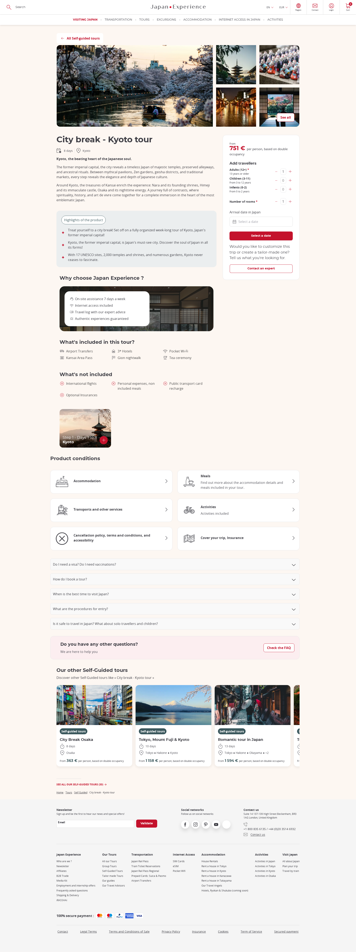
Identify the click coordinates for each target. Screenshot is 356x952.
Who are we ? (64, 861)
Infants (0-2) (238, 187)
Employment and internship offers (75, 885)
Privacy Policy (171, 931)
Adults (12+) (239, 170)
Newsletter (62, 866)
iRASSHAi (61, 900)
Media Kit (61, 880)
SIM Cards (179, 861)
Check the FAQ (279, 648)
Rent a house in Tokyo (213, 866)
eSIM (176, 866)
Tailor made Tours (112, 875)
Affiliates (61, 870)
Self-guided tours (73, 731)
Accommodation (197, 19)
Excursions (166, 19)
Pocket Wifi (179, 870)
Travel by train (290, 870)
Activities (275, 19)
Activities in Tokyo (265, 866)
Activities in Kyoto (265, 870)
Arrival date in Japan (245, 212)
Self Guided (80, 792)
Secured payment (286, 931)
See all (285, 117)
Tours (144, 19)
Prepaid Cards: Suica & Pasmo (148, 875)
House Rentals (209, 861)
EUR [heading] (281, 7)
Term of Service (251, 931)
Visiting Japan (85, 19)
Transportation (118, 19)
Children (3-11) (240, 178)
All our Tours (109, 861)
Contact (62, 931)
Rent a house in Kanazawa (216, 875)
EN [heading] (268, 7)
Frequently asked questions (72, 890)
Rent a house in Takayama (216, 880)
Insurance (199, 931)
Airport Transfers (141, 880)
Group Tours (109, 866)
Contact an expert (261, 268)
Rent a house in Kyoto (213, 870)
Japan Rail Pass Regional (145, 870)
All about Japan (291, 861)
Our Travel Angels (211, 885)
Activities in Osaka (265, 875)
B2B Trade (62, 875)
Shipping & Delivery (67, 895)
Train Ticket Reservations (145, 866)
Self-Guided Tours (112, 870)
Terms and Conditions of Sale (129, 931)
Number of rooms (244, 201)
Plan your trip (290, 866)
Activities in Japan (265, 861)
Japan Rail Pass (140, 861)
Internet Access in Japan (239, 19)
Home (59, 792)
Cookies (223, 931)
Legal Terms (88, 931)
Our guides (108, 880)
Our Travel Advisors (113, 885)
